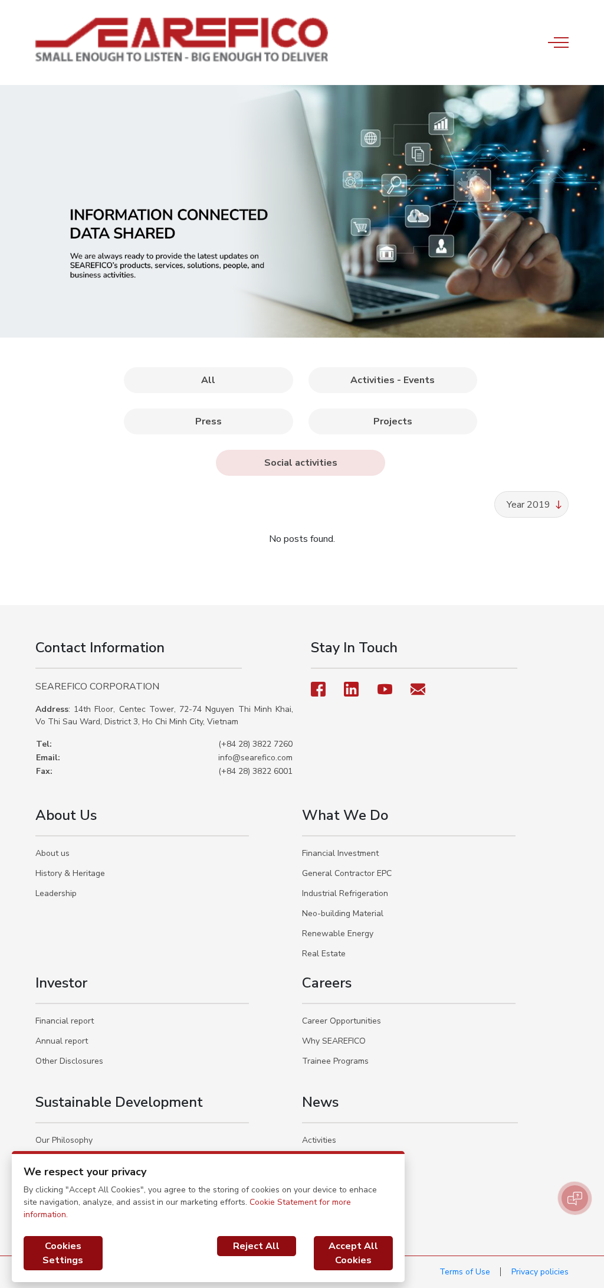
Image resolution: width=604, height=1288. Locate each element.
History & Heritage (70, 873)
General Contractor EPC (347, 873)
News (320, 1102)
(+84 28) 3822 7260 (255, 744)
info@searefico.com (255, 757)
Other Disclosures (69, 1061)
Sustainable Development (119, 1102)
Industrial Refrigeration (345, 893)
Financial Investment (340, 853)
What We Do (345, 815)
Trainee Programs (335, 1061)
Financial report (64, 1021)
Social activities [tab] (300, 462)
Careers (327, 982)
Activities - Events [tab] (392, 380)
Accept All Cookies (353, 1253)
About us (52, 853)
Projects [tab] (392, 421)
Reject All (256, 1246)
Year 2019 (528, 504)
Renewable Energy (337, 933)
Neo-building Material (342, 913)
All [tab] (208, 380)
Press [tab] (208, 421)
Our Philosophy (64, 1140)
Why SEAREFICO (334, 1041)
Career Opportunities (341, 1021)
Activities (319, 1140)
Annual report (61, 1041)
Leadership (56, 893)
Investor (61, 982)
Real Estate (324, 953)
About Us (66, 815)
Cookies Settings (62, 1253)
